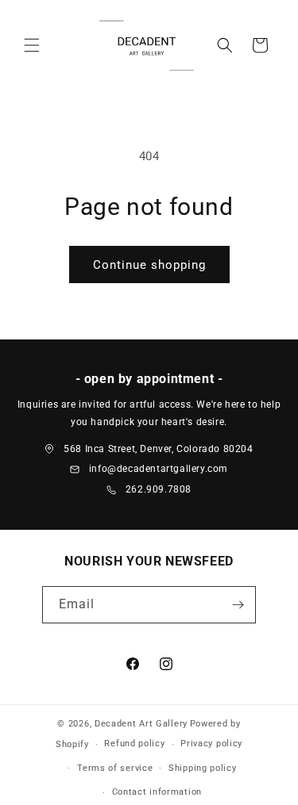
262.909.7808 (159, 489)
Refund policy (134, 743)
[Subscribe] (237, 604)
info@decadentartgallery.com (158, 468)
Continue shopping (149, 265)
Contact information (157, 792)
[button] (31, 45)
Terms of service (115, 768)
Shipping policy (202, 768)
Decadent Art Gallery (141, 724)
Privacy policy (211, 743)
